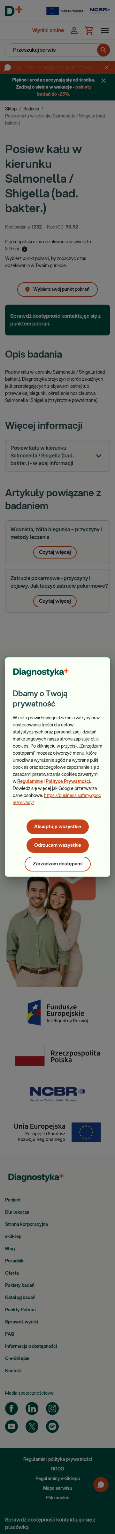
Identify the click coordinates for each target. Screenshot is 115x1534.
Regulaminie (30, 781)
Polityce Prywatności (68, 781)
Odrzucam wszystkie (57, 845)
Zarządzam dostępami (57, 864)
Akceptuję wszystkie (57, 826)
